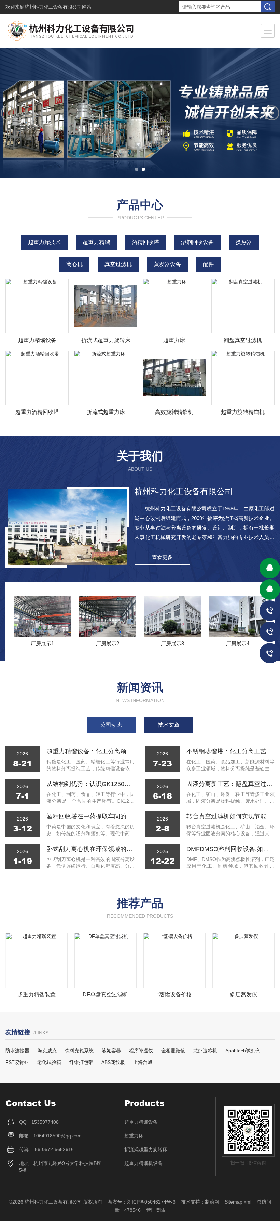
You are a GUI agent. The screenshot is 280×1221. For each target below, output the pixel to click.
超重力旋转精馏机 (243, 412)
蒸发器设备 (167, 264)
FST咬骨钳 (17, 1062)
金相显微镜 (173, 1050)
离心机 (74, 264)
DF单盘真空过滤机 (105, 994)
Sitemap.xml (238, 1202)
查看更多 (162, 557)
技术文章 (169, 725)
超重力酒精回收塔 (37, 412)
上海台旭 (142, 1062)
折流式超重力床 (106, 412)
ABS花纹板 (113, 1062)
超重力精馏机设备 (143, 1163)
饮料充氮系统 (79, 1050)
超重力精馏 (96, 242)
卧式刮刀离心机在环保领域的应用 (90, 848)
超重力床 (174, 340)
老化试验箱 (49, 1062)
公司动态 (111, 725)
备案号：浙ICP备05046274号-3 (142, 1202)
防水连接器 (17, 1050)
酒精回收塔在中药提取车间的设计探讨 (90, 816)
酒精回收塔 (145, 242)
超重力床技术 (44, 242)
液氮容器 (111, 1050)
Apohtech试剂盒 (242, 1050)
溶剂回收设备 (197, 242)
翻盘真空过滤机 (243, 340)
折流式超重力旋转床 (105, 340)
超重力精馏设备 (37, 340)
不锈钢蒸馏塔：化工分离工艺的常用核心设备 (230, 751)
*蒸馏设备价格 (174, 994)
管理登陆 (155, 1210)
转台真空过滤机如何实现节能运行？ (230, 816)
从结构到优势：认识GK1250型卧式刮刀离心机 (90, 783)
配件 (208, 264)
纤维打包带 (81, 1062)
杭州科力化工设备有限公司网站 (58, 7)
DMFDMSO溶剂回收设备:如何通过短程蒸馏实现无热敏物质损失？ (230, 848)
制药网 (212, 1202)
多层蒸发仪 (243, 994)
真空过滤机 (118, 264)
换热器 (244, 242)
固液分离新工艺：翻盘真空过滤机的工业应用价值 (230, 783)
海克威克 (47, 1050)
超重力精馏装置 (36, 994)
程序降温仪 (141, 1050)
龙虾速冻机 (205, 1050)
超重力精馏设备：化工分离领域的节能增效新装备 (90, 751)
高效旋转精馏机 (174, 412)
